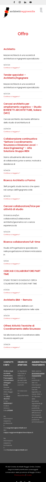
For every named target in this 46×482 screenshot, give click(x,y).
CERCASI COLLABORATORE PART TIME (22, 272)
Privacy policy (19, 475)
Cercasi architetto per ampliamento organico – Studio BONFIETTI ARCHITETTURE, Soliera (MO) (22, 108)
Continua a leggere (11, 68)
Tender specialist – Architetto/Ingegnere (16, 76)
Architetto (9, 49)
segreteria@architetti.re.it (17, 428)
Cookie (29, 475)
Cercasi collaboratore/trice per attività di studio (22, 207)
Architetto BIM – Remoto (18, 299)
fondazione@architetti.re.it (17, 450)
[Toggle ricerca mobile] (41, 11)
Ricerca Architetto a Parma (19, 180)
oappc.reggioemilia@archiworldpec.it (18, 432)
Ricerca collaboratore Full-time (22, 241)
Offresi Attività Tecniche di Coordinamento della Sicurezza (22, 327)
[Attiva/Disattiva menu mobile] (41, 8)
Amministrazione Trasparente (38, 374)
